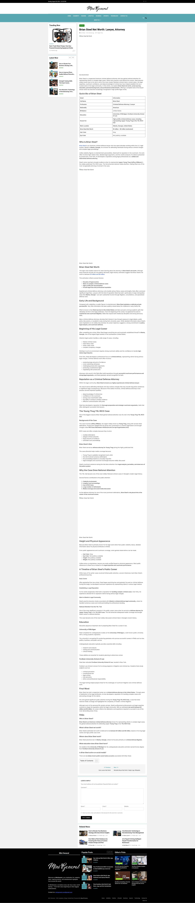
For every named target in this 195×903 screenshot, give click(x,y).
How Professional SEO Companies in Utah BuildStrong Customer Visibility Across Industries (103, 860)
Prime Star (92, 845)
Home (69, 16)
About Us (96, 20)
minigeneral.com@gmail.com (63, 892)
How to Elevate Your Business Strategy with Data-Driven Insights (139, 883)
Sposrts (106, 16)
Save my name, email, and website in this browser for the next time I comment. (103, 813)
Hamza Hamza (93, 835)
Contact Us (123, 16)
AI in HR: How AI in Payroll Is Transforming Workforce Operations (67, 91)
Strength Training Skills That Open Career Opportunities (65, 65)
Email (104, 806)
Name (83, 806)
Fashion (83, 16)
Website (126, 806)
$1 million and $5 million (97, 274)
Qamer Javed (126, 835)
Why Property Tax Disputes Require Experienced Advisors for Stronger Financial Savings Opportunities (119, 1)
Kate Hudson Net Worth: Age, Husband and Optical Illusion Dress (101, 868)
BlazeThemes (84, 898)
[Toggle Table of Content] (95, 761)
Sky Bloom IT (126, 845)
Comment (84, 787)
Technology (114, 16)
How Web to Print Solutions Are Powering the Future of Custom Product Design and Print (98, 840)
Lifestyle (91, 16)
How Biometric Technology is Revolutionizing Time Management (67, 74)
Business (98, 16)
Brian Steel (82, 145)
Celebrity (76, 16)
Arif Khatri (83, 33)
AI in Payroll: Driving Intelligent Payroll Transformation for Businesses (131, 840)
